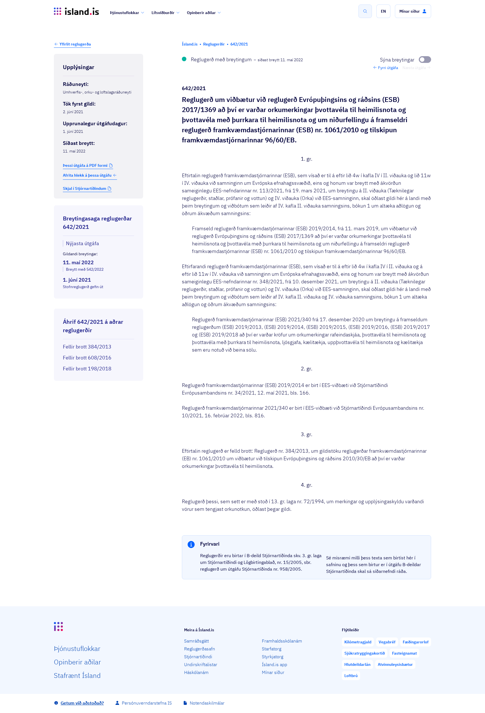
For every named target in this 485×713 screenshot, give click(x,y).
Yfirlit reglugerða (75, 44)
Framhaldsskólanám (282, 641)
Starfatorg (271, 649)
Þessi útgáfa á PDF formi (85, 165)
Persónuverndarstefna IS (147, 703)
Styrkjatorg (272, 656)
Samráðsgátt (196, 641)
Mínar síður (273, 672)
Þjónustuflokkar (124, 12)
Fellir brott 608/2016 (87, 357)
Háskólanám (196, 672)
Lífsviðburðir (163, 12)
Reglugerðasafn (199, 649)
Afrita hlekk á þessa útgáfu (87, 175)
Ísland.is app (274, 664)
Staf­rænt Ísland (77, 675)
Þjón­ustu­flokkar (77, 648)
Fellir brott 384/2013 (87, 346)
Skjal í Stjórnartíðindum (84, 188)
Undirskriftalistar (200, 664)
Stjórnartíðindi (198, 656)
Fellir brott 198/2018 (87, 368)
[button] (383, 11)
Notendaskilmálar (207, 703)
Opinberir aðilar (201, 12)
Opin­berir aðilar (77, 661)
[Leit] (365, 11)
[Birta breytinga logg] (98, 304)
